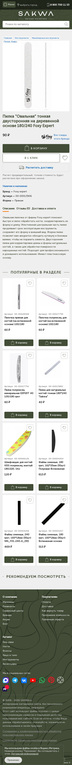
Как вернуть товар (53, 610)
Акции (6, 619)
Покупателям (49, 596)
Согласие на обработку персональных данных (30, 740)
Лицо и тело (10, 655)
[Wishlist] (65, 158)
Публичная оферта (53, 619)
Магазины (8, 602)
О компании (10, 596)
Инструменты (11, 659)
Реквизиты (9, 606)
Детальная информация (24, 753)
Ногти (6, 646)
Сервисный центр (13, 610)
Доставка (47, 606)
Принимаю (13, 760)
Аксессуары (10, 663)
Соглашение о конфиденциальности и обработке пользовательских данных (32, 733)
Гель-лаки (8, 642)
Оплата (46, 602)
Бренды (7, 615)
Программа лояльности (55, 615)
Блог (5, 623)
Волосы (7, 650)
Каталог (7, 636)
